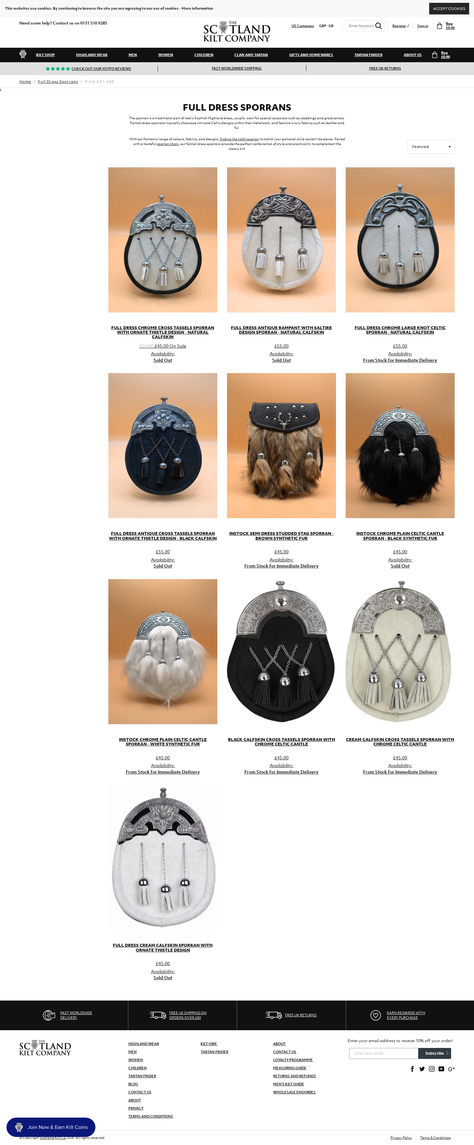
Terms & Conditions (435, 1137)
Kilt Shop (45, 54)
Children (203, 54)
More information (197, 8)
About (134, 1100)
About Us (413, 54)
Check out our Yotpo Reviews (101, 68)
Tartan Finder (368, 54)
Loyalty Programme (293, 1059)
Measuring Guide (289, 1068)
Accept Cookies (449, 8)
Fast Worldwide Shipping (237, 68)
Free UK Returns (385, 68)
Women (165, 54)
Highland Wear (91, 54)
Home (25, 81)
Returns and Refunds (294, 1076)
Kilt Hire (209, 1043)
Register (399, 26)
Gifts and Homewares (311, 54)
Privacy (135, 1108)
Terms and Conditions (150, 1116)
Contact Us (140, 1092)
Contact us (284, 1051)
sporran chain (168, 143)
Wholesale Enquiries (294, 1092)
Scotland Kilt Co (53, 1137)
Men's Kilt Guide (288, 1084)
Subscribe (434, 1053)
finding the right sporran (239, 139)
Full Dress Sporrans (58, 81)
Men (133, 54)
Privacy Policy (401, 1137)
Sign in (422, 26)
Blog (133, 1084)
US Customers (302, 26)
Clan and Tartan (251, 54)
